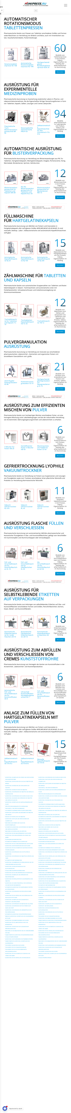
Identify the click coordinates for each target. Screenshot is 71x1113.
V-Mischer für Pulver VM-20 (9, 448)
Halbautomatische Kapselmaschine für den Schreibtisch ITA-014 (43, 129)
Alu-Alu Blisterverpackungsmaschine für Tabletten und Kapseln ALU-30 (27, 190)
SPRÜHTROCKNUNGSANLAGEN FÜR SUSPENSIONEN (16, 806)
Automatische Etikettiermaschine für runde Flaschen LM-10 (10, 634)
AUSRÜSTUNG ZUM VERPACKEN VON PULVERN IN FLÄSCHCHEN (19, 796)
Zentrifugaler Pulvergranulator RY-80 (10, 382)
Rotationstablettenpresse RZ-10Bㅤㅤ (10, 65)
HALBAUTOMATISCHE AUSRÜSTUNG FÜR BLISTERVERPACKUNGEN (19, 934)
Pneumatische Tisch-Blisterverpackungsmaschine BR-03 (10, 129)
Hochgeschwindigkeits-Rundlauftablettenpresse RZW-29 (43, 64)
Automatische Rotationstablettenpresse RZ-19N (27, 65)
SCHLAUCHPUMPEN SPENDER (11, 937)
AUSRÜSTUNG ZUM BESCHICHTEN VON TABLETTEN (16, 789)
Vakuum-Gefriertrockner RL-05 (27, 506)
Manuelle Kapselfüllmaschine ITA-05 (43, 761)
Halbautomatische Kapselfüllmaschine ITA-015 (27, 761)
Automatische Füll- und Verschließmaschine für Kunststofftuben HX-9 (10, 694)
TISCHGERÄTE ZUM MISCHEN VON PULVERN (14, 945)
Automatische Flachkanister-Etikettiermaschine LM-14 (27, 634)
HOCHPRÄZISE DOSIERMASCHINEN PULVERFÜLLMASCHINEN (18, 810)
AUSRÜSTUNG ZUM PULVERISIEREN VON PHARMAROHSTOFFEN (19, 939)
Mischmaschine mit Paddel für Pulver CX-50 (43, 447)
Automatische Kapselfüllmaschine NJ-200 (43, 259)
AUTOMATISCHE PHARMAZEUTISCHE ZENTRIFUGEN (16, 841)
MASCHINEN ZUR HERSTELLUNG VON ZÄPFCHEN (15, 831)
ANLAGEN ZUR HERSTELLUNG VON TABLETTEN (15, 816)
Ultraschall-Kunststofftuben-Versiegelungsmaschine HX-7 (27, 694)
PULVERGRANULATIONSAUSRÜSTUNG (13, 839)
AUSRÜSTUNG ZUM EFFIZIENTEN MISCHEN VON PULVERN (17, 845)
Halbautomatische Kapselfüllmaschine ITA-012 (10, 761)
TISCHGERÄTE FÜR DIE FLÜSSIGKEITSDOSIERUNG (15, 947)
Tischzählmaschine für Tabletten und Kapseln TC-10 (10, 321)
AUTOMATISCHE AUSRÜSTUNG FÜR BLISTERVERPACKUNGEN (18, 914)
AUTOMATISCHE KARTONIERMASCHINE (13, 860)
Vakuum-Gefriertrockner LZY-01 (43, 506)
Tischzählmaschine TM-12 (43, 322)
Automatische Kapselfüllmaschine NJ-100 (27, 259)
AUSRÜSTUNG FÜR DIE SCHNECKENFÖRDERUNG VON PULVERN (19, 843)
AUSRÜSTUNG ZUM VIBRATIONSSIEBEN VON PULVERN (17, 920)
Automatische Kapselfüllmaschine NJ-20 (10, 259)
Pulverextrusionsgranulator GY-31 (27, 382)
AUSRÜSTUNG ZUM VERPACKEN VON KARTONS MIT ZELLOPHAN (19, 903)
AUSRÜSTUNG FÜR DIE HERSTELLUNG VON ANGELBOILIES (17, 957)
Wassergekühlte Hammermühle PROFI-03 (27, 129)
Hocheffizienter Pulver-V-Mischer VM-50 (27, 447)
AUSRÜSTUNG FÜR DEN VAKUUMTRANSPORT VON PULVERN (18, 833)
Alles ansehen (60, 72)
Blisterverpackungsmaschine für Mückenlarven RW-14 (43, 190)
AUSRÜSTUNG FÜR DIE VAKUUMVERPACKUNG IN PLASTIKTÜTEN (18, 872)
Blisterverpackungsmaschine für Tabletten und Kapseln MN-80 (10, 190)
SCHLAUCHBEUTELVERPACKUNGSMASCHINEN (15, 870)
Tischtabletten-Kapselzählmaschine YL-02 (27, 322)
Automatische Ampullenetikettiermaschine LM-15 (43, 634)
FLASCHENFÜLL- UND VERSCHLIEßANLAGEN (14, 808)
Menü (66, 5)
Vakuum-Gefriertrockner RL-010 (10, 506)
